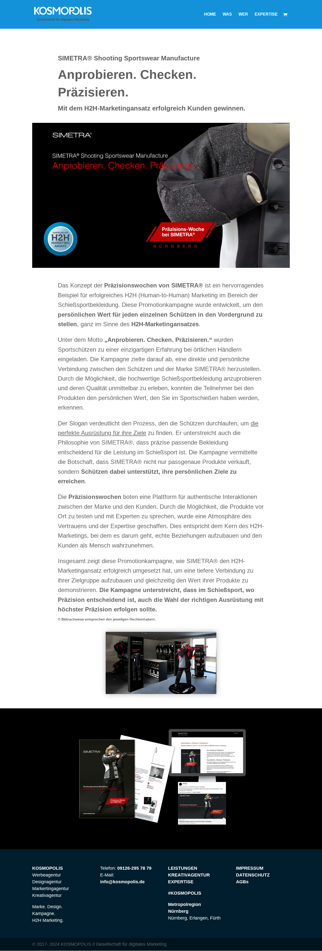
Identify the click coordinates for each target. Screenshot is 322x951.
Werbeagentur (46, 874)
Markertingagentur (50, 888)
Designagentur (47, 881)
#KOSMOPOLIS (184, 893)
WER (243, 14)
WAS (227, 14)
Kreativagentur (47, 895)
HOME (210, 14)
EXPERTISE (266, 14)
